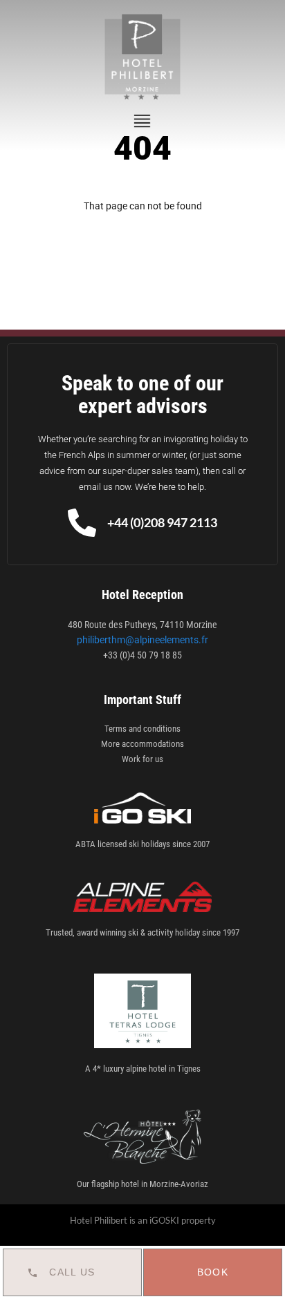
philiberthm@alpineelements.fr (142, 639)
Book (213, 1272)
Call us (72, 1272)
